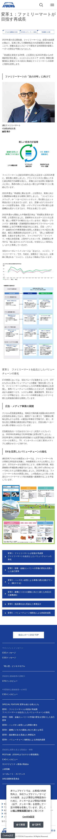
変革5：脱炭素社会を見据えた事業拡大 (24, 604)
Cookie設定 (8, 835)
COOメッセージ (9, 658)
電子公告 (7, 804)
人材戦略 (6, 769)
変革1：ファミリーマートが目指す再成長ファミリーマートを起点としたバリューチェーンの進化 (29, 556)
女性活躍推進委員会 (10, 779)
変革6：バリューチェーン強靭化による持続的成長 (29, 613)
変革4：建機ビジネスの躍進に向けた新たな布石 (22, 730)
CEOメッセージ (9, 653)
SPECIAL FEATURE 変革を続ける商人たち (20, 704)
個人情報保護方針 (21, 810)
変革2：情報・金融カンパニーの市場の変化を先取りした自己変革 (30, 569)
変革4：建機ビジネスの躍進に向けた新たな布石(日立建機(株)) (29, 593)
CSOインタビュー (10, 694)
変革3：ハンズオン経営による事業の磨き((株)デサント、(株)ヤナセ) (30, 581)
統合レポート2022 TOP (29, 635)
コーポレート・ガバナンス (13, 774)
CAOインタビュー (10, 759)
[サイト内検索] (41, 5)
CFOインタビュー (10, 681)
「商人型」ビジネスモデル (13, 666)
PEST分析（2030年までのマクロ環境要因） (21, 755)
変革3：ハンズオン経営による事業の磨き (20, 725)
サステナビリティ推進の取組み (15, 764)
